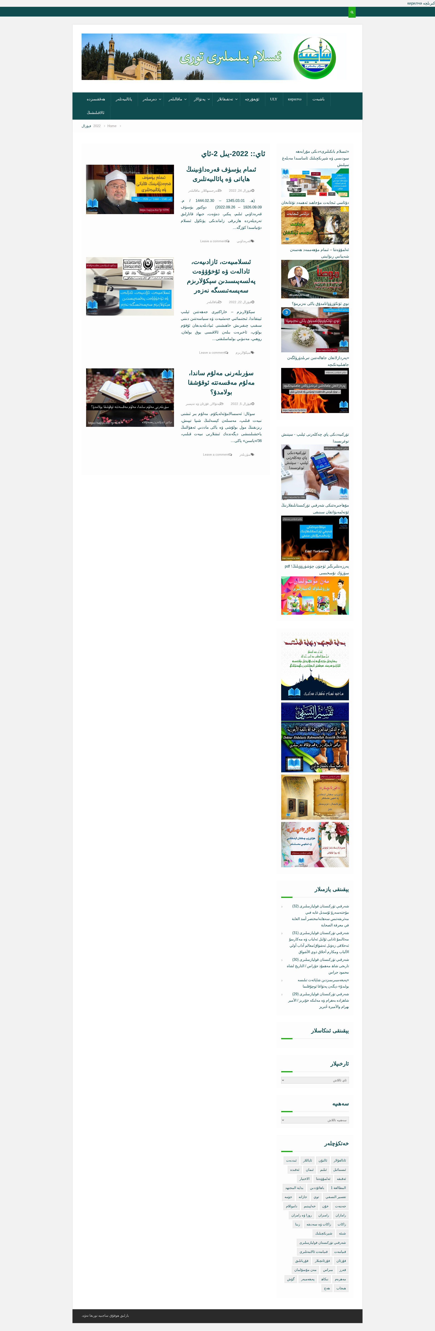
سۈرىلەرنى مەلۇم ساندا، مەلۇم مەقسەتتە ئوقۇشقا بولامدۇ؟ (221, 383)
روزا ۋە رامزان (301, 1215)
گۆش (291, 1279)
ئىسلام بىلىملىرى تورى (210, 74)
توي (316, 1197)
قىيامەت (340, 1252)
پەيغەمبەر (307, 1279)
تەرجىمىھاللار (210, 190)
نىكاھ (324, 1279)
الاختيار (304, 1179)
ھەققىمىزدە (96, 99)
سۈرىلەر (245, 454)
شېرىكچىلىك (323, 1233)
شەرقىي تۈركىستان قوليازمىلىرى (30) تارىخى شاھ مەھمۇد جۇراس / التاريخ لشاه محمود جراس (318, 966)
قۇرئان (341, 1261)
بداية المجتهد (294, 1188)
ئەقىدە (294, 1170)
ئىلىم (323, 1170)
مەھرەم (340, 1279)
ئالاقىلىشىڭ (95, 113)
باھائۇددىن (317, 1188)
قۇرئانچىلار (322, 1261)
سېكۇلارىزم (243, 352)
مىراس (328, 1270)
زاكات (342, 1224)
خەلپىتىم (310, 1206)
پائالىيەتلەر (124, 99)
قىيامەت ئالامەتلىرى (314, 1252)
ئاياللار (307, 1160)
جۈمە (288, 1197)
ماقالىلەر (175, 99)
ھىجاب (341, 1288)
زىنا (297, 1224)
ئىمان (310, 1170)
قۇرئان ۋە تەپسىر (197, 404)
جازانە (303, 1197)
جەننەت (340, 1206)
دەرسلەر (150, 99)
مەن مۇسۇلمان (305, 1270)
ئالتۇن (323, 1160)
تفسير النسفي (336, 1197)
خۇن (325, 1206)
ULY (273, 99)
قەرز (342, 1270)
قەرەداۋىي (244, 241)
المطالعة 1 (338, 1188)
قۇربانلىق (301, 1261)
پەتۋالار (199, 99)
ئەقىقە (341, 1179)
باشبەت (318, 99)
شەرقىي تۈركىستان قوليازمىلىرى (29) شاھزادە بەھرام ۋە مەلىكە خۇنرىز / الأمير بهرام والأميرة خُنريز (318, 1000)
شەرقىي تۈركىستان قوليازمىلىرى (322, 1242)
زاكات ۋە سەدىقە (319, 1224)
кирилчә (295, 99)
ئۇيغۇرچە (252, 99)
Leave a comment (213, 241)
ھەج (327, 1288)
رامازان (341, 1215)
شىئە (342, 1233)
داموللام (291, 1206)
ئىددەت (291, 1160)
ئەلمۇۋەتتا (323, 1179)
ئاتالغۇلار (340, 1160)
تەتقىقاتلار (225, 99)
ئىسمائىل (339, 1170)
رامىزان (323, 1215)
